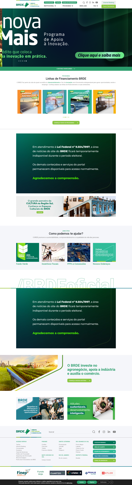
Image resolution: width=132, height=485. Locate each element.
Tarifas (58, 2)
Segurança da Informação (24, 456)
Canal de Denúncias (22, 452)
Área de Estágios (21, 458)
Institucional (49, 6)
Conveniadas (20, 448)
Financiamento (49, 2)
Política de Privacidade (22, 454)
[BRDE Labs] (66, 206)
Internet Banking (108, 2)
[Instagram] (90, 2)
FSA (94, 6)
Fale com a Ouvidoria (101, 456)
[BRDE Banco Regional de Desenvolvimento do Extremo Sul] (28, 3)
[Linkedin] (93, 2)
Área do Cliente (99, 447)
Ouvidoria (19, 450)
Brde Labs (83, 6)
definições (69, 483)
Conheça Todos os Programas (64, 122)
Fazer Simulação (108, 6)
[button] (63, 117)
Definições (103, 482)
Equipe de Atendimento (69, 2)
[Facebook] (87, 2)
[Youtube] (96, 2)
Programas (67, 6)
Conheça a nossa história (77, 380)
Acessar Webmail (100, 442)
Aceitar (82, 482)
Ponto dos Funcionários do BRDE (26, 459)
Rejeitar (92, 482)
